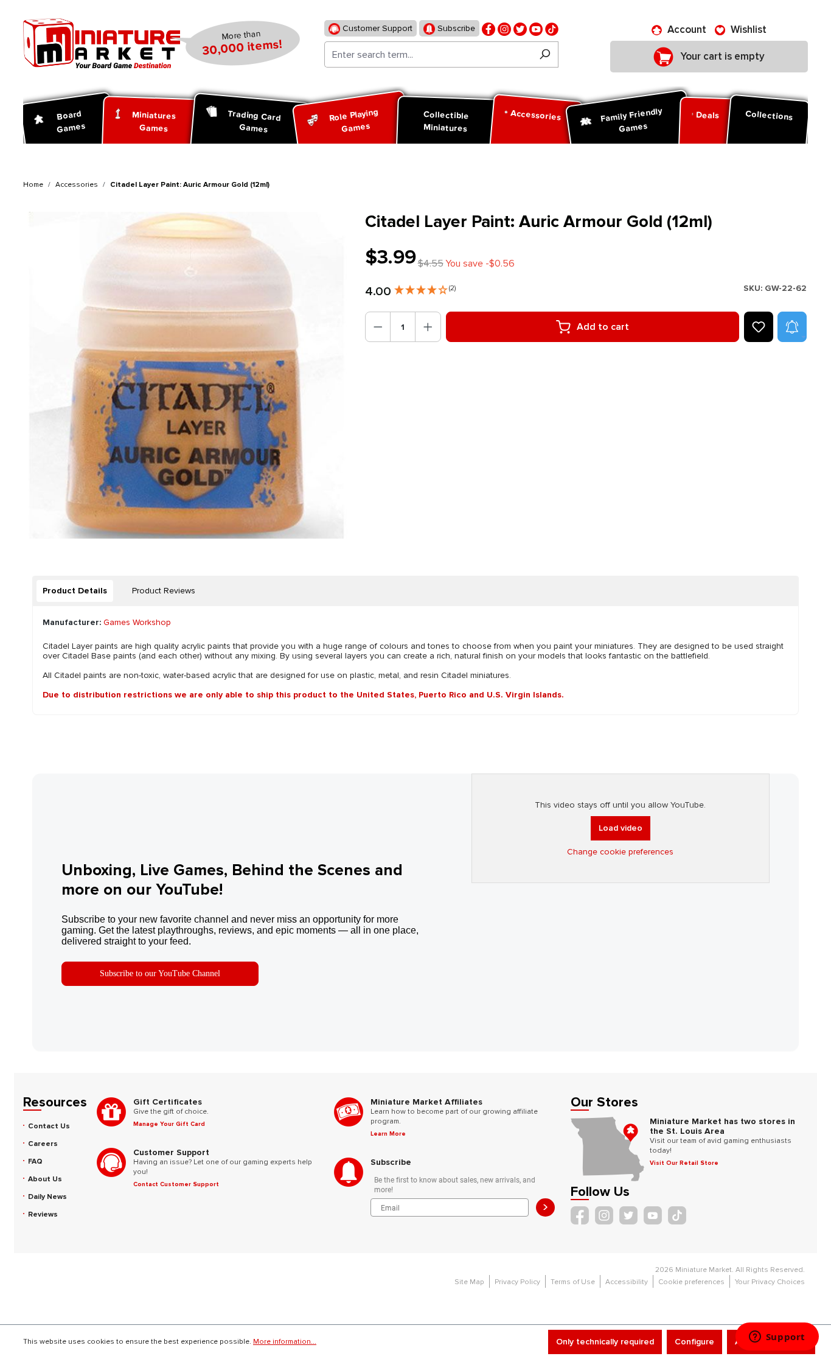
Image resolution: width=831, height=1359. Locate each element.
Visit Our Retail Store (684, 1163)
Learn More (388, 1133)
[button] (425, 287)
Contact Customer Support (176, 1184)
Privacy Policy (517, 1282)
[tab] (75, 591)
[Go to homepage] (101, 43)
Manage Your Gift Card (169, 1124)
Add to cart (603, 327)
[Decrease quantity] (378, 327)
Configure (694, 1341)
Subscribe (455, 28)
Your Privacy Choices (770, 1282)
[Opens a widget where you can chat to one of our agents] (777, 1337)
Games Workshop (137, 622)
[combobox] (428, 54)
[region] (186, 375)
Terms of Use (573, 1282)
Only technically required (605, 1341)
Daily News (47, 1196)
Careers (43, 1143)
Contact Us (49, 1126)
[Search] (544, 54)
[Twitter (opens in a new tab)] (520, 28)
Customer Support (376, 28)
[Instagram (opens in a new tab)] (504, 28)
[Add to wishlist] (758, 327)
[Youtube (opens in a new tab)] (536, 28)
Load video (620, 828)
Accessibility (626, 1282)
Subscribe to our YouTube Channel (160, 973)
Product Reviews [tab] (163, 590)
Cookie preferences (691, 1282)
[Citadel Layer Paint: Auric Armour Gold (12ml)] (186, 375)
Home (33, 184)
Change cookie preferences (620, 852)
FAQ (35, 1161)
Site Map (469, 1282)
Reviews (43, 1214)
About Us (45, 1179)
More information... (284, 1341)
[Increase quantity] (428, 327)
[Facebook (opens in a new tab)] (488, 28)
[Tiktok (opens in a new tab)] (551, 28)
